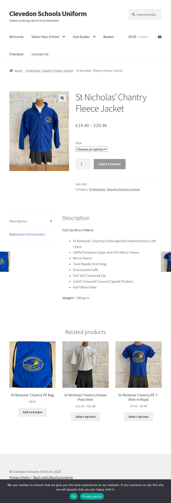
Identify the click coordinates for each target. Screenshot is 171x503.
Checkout (16, 54)
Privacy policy (92, 496)
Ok (74, 496)
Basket (108, 36)
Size (78, 143)
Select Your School (45, 36)
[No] (165, 491)
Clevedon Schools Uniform (48, 13)
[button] (62, 98)
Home (18, 71)
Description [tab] (18, 221)
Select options (85, 417)
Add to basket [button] (32, 412)
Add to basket (110, 164)
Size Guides (81, 36)
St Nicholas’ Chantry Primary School (49, 71)
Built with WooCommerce (53, 477)
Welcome (16, 36)
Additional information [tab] (27, 234)
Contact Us (40, 54)
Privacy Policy (19, 477)
